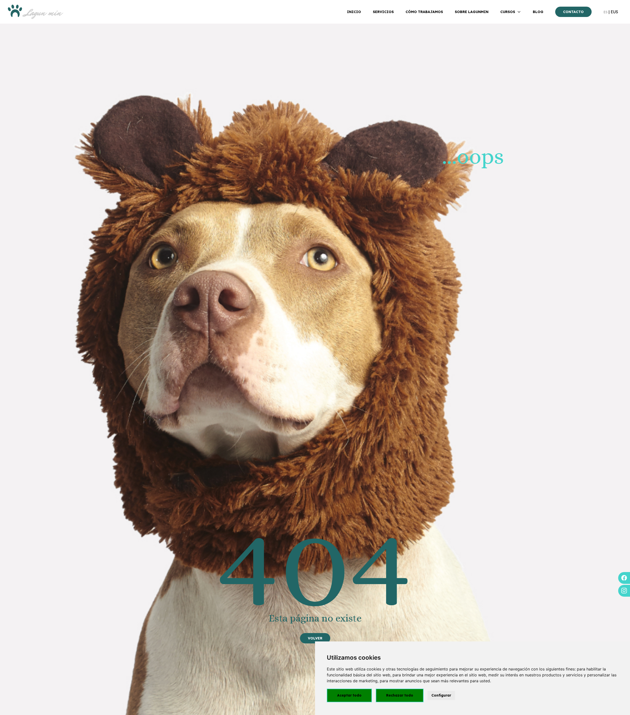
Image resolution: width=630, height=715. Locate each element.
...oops (473, 156)
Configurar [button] (441, 695)
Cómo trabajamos (424, 12)
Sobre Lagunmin (471, 12)
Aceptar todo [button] (349, 695)
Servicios (383, 12)
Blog (538, 12)
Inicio (354, 12)
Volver (315, 638)
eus (614, 11)
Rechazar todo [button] (399, 695)
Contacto (573, 12)
